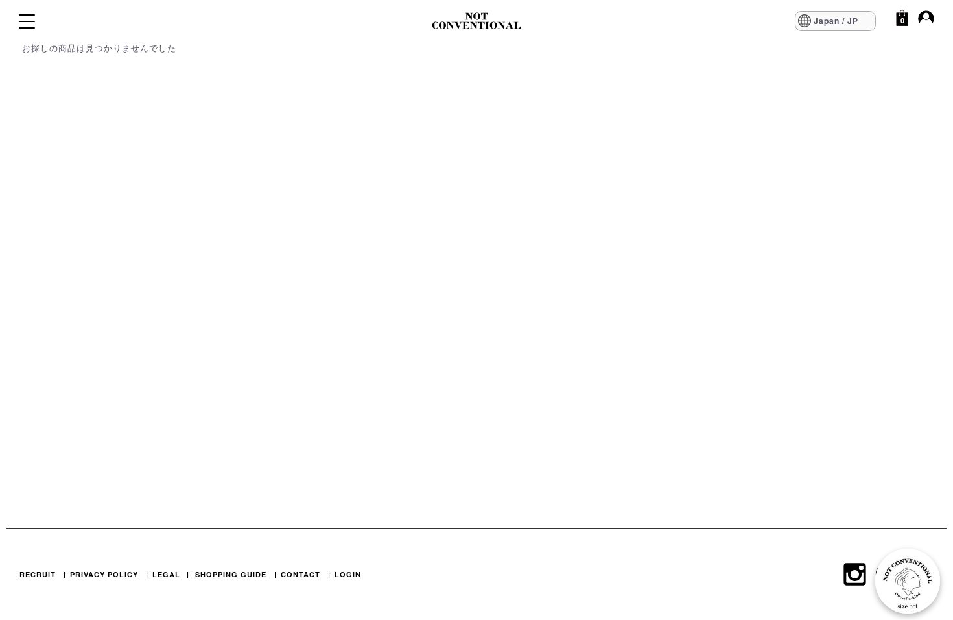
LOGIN (348, 574)
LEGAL (166, 574)
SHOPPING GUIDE (230, 574)
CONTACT (300, 574)
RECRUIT (37, 574)
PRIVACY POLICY (104, 574)
